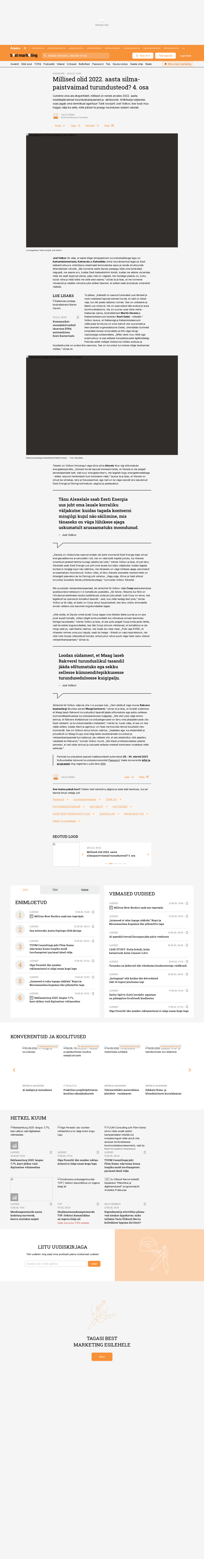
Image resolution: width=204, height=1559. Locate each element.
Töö (108, 64)
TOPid (37, 64)
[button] (56, 1264)
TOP (59, 1204)
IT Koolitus (69, 1085)
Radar (148, 64)
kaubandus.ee (38, 48)
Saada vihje (136, 64)
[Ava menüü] (25, 48)
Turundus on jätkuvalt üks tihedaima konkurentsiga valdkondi (148, 965)
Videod (60, 64)
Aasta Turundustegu (64, 820)
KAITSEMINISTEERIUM (66, 806)
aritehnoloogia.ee (112, 48)
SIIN (102, 763)
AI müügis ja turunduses (37, 1089)
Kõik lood (26, 64)
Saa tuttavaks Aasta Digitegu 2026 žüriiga (55, 930)
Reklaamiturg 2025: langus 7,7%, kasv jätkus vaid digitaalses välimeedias (26, 1163)
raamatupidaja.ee (94, 48)
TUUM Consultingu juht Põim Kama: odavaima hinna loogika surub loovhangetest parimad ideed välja (52, 949)
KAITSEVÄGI (120, 806)
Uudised (34, 912)
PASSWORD (59, 73)
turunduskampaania (84, 799)
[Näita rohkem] (183, 48)
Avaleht (14, 64)
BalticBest (84, 64)
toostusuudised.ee (131, 48)
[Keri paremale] (148, 854)
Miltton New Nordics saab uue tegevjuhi (59, 916)
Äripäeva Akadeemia (33, 1085)
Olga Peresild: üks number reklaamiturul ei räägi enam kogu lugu (149, 1011)
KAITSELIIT (96, 806)
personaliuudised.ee (56, 48)
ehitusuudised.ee (171, 48)
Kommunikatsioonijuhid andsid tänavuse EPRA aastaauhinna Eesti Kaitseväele (64, 328)
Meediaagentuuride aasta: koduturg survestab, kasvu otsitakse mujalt (26, 1215)
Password (97, 64)
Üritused (71, 64)
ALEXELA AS (107, 813)
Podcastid (48, 64)
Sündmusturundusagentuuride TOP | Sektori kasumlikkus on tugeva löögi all (76, 1215)
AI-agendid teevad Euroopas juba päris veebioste (139, 936)
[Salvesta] (78, 317)
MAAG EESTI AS (134, 813)
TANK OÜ (111, 799)
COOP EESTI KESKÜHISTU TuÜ (71, 813)
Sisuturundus (120, 64)
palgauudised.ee (76, 48)
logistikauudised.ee (152, 48)
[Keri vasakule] (83, 854)
